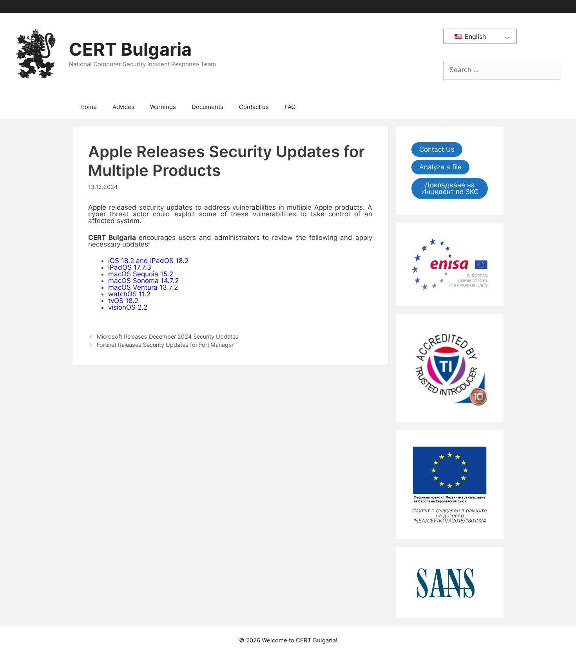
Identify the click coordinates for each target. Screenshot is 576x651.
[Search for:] (501, 70)
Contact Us (437, 149)
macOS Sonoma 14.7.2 (143, 281)
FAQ (289, 107)
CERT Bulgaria (130, 49)
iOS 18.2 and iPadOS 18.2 (148, 261)
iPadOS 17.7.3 (129, 267)
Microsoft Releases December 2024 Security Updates (168, 336)
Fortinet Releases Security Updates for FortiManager (165, 344)
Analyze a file (440, 167)
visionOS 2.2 (127, 307)
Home (88, 107)
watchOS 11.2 (129, 294)
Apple (97, 207)
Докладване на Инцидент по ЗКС (449, 188)
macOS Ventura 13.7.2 (143, 287)
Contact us (254, 107)
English (474, 36)
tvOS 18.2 (123, 301)
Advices (123, 107)
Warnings (163, 107)
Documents (207, 107)
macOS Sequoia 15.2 (140, 274)
